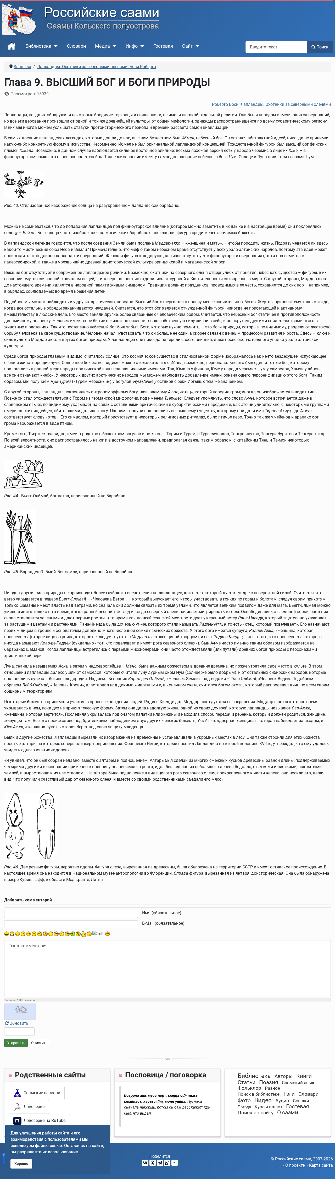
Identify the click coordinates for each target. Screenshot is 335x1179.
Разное (272, 1088)
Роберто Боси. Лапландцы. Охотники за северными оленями (271, 104)
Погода (244, 1107)
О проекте (295, 1165)
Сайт (187, 46)
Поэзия (268, 1082)
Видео (263, 1100)
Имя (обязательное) (161, 912)
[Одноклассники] (152, 1163)
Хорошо (21, 1163)
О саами (287, 1112)
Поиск (322, 47)
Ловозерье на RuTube (43, 1120)
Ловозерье (32, 1106)
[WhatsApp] (167, 1163)
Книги (304, 1076)
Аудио (282, 1101)
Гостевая (163, 46)
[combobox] (276, 47)
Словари (76, 46)
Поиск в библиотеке (259, 1094)
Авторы (284, 1076)
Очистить (39, 1043)
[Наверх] (326, 1169)
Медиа (102, 46)
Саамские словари (40, 1092)
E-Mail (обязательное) (163, 923)
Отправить (16, 1043)
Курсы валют (268, 1106)
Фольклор (249, 1088)
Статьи (246, 1082)
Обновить (19, 1023)
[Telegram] (160, 1163)
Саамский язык (298, 1082)
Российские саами (293, 1158)
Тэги (289, 1094)
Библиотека (38, 46)
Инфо (132, 46)
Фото (244, 1100)
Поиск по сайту (255, 1113)
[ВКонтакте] (145, 1163)
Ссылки (301, 1100)
